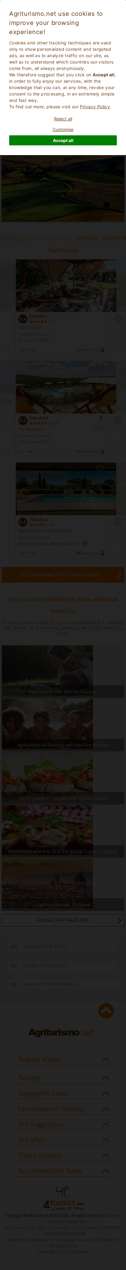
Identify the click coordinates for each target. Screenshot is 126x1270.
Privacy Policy (95, 106)
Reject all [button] (63, 118)
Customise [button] (63, 129)
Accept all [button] (63, 140)
